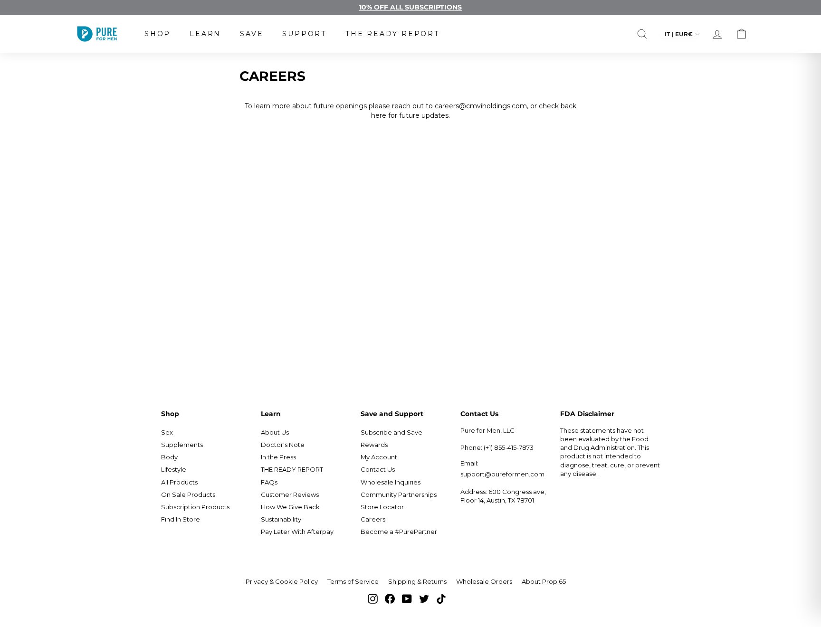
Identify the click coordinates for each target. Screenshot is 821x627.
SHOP (157, 33)
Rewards (374, 444)
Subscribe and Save (391, 432)
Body (169, 457)
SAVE (251, 33)
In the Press (278, 457)
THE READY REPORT (392, 33)
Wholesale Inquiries (390, 482)
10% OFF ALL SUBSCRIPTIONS (410, 7)
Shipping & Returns (417, 581)
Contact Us (378, 469)
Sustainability (281, 519)
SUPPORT (304, 33)
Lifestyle (173, 469)
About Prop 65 (544, 581)
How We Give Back (290, 507)
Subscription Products (195, 507)
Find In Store (180, 519)
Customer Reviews (290, 494)
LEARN (205, 33)
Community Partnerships (399, 494)
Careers (373, 519)
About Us (275, 432)
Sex (167, 432)
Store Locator (382, 507)
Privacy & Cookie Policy (282, 581)
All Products (179, 482)
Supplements (182, 444)
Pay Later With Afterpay (297, 531)
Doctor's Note (283, 444)
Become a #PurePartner (399, 531)
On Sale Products (188, 494)
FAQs (269, 482)
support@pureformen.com (502, 474)
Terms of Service (353, 581)
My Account (379, 457)
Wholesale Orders (484, 581)
